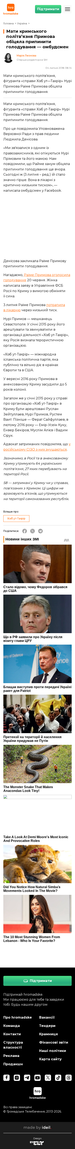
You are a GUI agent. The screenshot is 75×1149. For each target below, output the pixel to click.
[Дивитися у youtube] (37, 1078)
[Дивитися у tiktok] (58, 1078)
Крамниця (48, 1034)
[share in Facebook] (24, 531)
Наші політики (52, 1051)
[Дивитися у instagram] (17, 1078)
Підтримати (48, 9)
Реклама (11, 1056)
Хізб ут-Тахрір (16, 518)
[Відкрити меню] (67, 9)
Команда (11, 1026)
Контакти (12, 1034)
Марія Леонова (26, 55)
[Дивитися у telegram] (27, 1078)
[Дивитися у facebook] (6, 1078)
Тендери (47, 1026)
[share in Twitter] (32, 531)
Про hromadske (17, 1017)
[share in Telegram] (40, 531)
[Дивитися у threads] (68, 1078)
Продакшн (13, 1064)
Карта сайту (50, 1059)
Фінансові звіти (53, 1042)
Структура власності (13, 1044)
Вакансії (47, 1017)
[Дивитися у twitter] (48, 1078)
